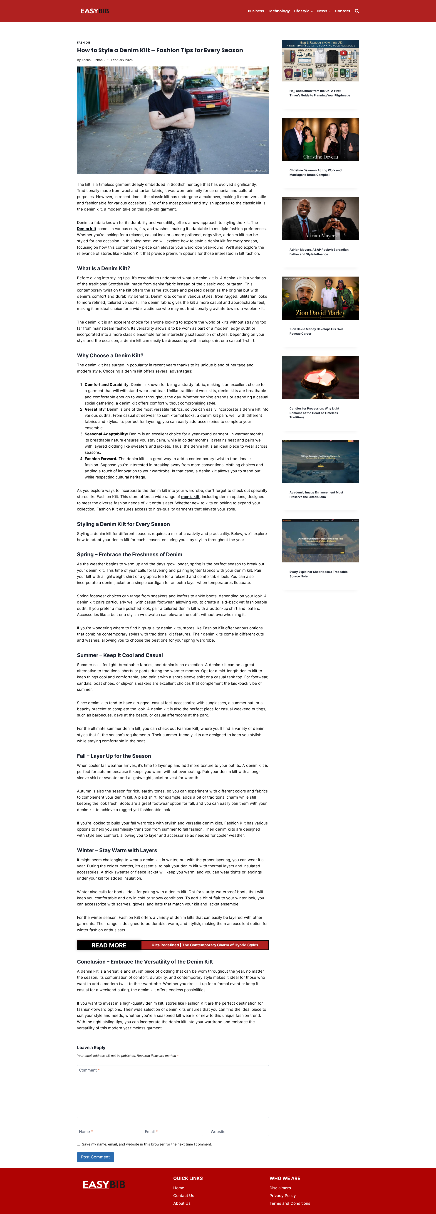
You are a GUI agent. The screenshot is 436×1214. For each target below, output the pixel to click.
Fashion (83, 42)
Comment (89, 1070)
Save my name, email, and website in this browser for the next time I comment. (147, 1144)
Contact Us (183, 1195)
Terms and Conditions (290, 1203)
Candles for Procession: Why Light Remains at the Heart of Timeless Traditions (314, 413)
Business (256, 11)
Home (178, 1188)
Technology (279, 11)
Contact (342, 11)
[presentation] (320, 60)
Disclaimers (280, 1188)
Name (86, 1131)
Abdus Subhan (92, 60)
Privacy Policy (283, 1195)
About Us (182, 1203)
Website (218, 1131)
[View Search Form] (357, 11)
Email (151, 1131)
